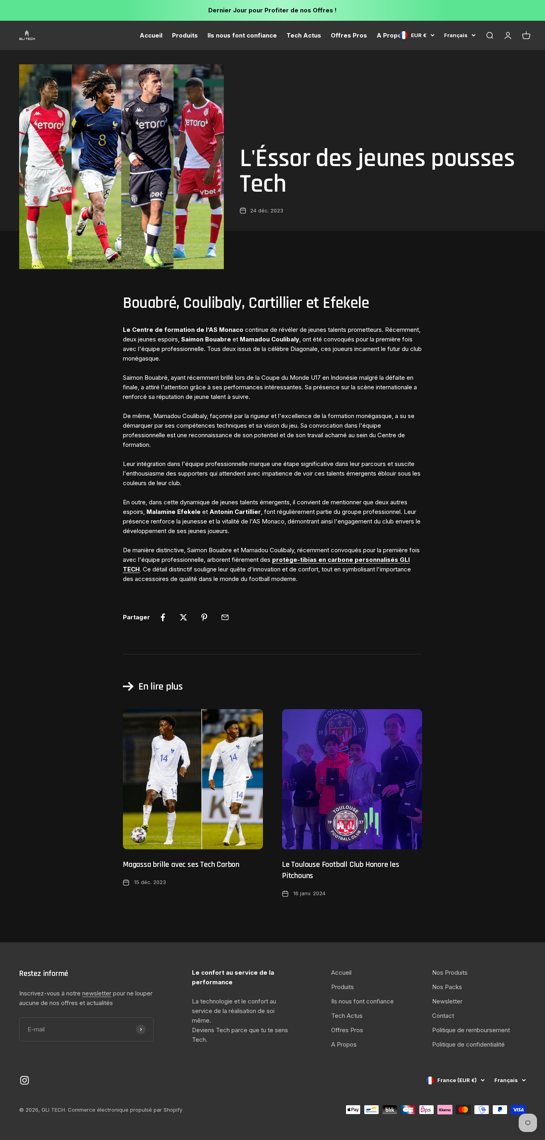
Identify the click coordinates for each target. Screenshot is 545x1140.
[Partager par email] (225, 617)
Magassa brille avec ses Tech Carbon (181, 864)
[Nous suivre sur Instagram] (24, 1080)
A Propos (391, 35)
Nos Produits (450, 972)
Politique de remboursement (471, 1030)
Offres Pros (349, 35)
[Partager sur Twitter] (184, 617)
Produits (185, 35)
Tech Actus (303, 35)
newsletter (96, 993)
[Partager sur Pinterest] (204, 617)
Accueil (151, 35)
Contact (443, 1015)
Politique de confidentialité (468, 1044)
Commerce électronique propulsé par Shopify (125, 1109)
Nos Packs (447, 987)
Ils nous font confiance (242, 35)
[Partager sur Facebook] (163, 617)
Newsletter (447, 1001)
